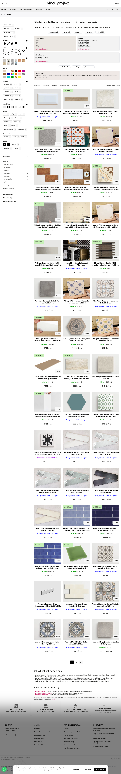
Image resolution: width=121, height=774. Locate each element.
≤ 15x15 (8, 88)
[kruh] (5, 53)
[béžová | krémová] (5, 71)
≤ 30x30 (8, 92)
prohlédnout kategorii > (42, 49)
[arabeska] (20, 50)
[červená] (20, 71)
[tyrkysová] (9, 77)
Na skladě (9, 25)
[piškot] (16, 53)
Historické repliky (40, 691)
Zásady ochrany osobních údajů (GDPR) (102, 742)
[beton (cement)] (13, 60)
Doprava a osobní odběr (71, 738)
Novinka (8, 29)
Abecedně (74, 85)
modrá (7, 136)
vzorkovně (44, 77)
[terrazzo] (16, 60)
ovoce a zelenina (10, 129)
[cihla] (20, 60)
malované (7, 173)
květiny (17, 121)
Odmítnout (88, 769)
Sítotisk (19, 29)
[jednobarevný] (5, 60)
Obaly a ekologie (39, 738)
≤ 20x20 (17, 88)
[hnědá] (5, 74)
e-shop (5, 161)
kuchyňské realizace (61, 75)
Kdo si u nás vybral (39, 735)
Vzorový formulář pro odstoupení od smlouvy (104, 734)
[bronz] (13, 71)
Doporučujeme (37, 85)
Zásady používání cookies (101, 746)
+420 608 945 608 (10, 731)
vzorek (53, 699)
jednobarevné (8, 164)
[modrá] (9, 74)
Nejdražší (54, 85)
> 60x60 (17, 95)
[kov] (13, 63)
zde (67, 770)
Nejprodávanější (64, 85)
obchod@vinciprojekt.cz (12, 728)
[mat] (9, 144)
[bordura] (9, 107)
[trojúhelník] (13, 53)
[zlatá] (16, 77)
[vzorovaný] (9, 60)
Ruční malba (9, 32)
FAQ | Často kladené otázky (72, 748)
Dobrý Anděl (38, 741)
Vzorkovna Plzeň (69, 735)
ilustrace (7, 121)
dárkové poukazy (8, 188)
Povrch (17, 148)
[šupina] (24, 50)
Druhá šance (9, 36)
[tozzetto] (24, 107)
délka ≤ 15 (8, 99)
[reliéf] (9, 63)
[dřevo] (24, 60)
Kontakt (66, 728)
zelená (16, 136)
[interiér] (13, 43)
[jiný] (20, 53)
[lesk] (5, 144)
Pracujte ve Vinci (39, 745)
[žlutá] (20, 77)
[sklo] (16, 63)
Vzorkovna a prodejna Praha (72, 732)
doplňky (6, 185)
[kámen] (5, 63)
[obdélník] (9, 50)
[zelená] (13, 77)
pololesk (8, 148)
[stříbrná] (24, 74)
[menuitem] (4, 9)
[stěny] (5, 43)
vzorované (7, 167)
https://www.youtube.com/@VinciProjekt (14, 735)
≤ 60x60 (7, 95)
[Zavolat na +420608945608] (2, 3)
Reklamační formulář (99, 738)
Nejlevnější (46, 85)
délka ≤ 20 (19, 99)
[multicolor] (13, 74)
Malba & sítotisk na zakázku (43, 693)
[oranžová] (16, 74)
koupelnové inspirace (47, 75)
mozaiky (6, 170)
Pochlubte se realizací (70, 745)
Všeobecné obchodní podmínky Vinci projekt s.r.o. (104, 729)
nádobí (14, 125)
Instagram (10, 735)
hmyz (21, 114)
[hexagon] (13, 50)
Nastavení (76, 770)
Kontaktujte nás (107, 75)
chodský (18, 118)
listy (6, 125)
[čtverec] (5, 50)
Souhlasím (101, 769)
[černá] (16, 71)
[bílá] (9, 71)
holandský (8, 118)
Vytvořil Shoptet (115, 759)
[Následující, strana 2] (76, 663)
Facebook (6, 735)
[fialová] (24, 71)
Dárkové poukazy (69, 741)
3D (6, 114)
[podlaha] (9, 43)
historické (7, 176)
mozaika (8, 84)
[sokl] (16, 107)
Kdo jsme (37, 728)
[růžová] (20, 74)
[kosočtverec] (9, 53)
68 (81, 662)
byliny (13, 114)
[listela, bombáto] (5, 107)
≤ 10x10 (17, 84)
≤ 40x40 (17, 92)
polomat (15, 144)
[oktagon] (16, 50)
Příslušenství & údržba (41, 694)
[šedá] (5, 77)
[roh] (13, 107)
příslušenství (8, 182)
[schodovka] (20, 107)
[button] (4, 769)
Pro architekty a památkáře (42, 732)
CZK (116, 3)
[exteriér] (16, 43)
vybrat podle (8, 179)
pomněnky (22, 129)
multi (23, 136)
